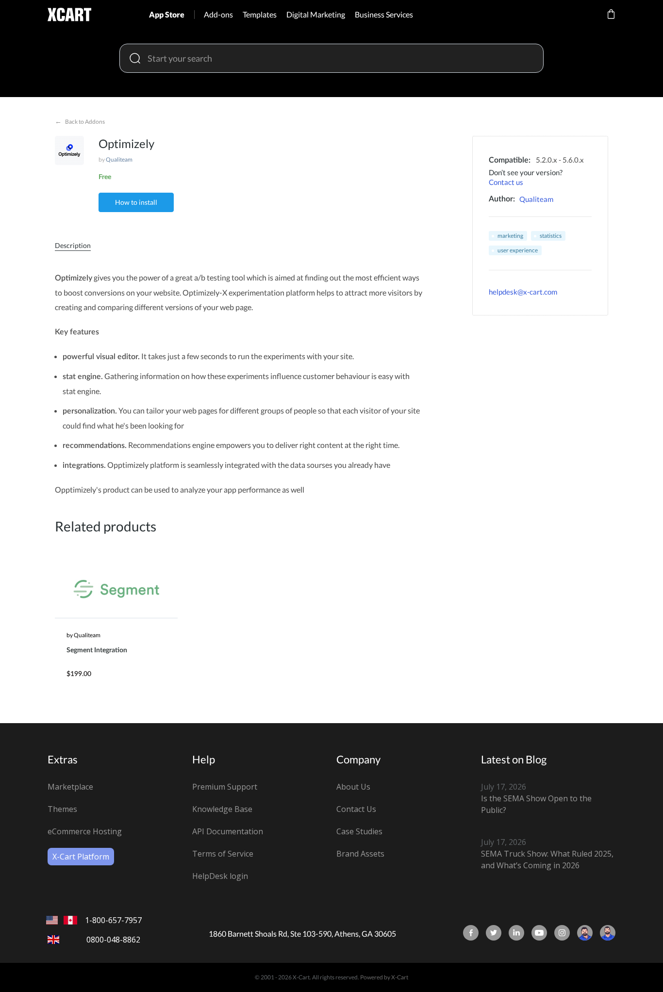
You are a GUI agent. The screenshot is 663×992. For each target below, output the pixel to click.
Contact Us (356, 809)
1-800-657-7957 (113, 920)
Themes (62, 809)
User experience (517, 250)
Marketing (510, 235)
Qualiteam (119, 159)
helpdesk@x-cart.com (523, 291)
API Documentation (227, 831)
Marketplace (70, 786)
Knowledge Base (222, 809)
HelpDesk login (220, 876)
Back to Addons (80, 121)
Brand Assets (360, 853)
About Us (353, 786)
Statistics (551, 235)
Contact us (506, 182)
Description (73, 245)
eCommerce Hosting (85, 831)
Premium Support (224, 786)
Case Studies (359, 831)
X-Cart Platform (80, 856)
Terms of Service (222, 853)
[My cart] (611, 20)
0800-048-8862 (113, 939)
